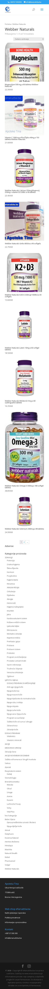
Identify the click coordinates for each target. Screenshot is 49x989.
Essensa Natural (12, 838)
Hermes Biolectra (12, 841)
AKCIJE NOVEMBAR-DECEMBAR (17, 755)
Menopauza (12, 630)
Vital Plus (10, 811)
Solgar (7, 865)
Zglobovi (10, 676)
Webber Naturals (12, 869)
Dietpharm (9, 834)
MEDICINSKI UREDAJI (13, 748)
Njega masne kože (14, 694)
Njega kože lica (13, 691)
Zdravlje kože (12, 729)
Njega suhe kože (14, 710)
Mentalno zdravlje (14, 634)
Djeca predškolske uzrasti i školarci (21, 822)
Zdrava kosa (12, 725)
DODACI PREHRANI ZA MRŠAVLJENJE (21, 683)
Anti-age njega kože (15, 687)
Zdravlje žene (10, 752)
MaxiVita (8, 849)
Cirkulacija (11, 591)
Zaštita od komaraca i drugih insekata (20, 759)
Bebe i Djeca (10, 819)
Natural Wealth (11, 853)
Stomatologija (10, 778)
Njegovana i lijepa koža (16, 714)
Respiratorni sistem (13, 771)
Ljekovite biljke (13, 626)
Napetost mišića (13, 637)
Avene (9, 796)
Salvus (7, 763)
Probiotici (11, 653)
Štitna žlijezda (12, 568)
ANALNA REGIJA (13, 587)
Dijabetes (11, 595)
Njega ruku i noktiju (15, 702)
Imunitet (10, 610)
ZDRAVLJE (9, 557)
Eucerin (10, 800)
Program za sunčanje (15, 718)
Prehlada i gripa (13, 641)
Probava (10, 645)
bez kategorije (11, 815)
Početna (8, 24)
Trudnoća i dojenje (14, 668)
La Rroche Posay (14, 804)
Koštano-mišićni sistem (16, 622)
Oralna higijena (13, 564)
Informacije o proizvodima (15, 922)
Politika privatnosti (12, 917)
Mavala (10, 784)
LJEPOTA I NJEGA (11, 680)
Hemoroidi (11, 603)
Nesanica (11, 583)
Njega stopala (12, 706)
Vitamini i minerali (14, 740)
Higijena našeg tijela (15, 607)
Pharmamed (10, 861)
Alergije (10, 599)
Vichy (9, 808)
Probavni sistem (13, 649)
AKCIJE (7, 744)
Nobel (7, 857)
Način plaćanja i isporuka (15, 913)
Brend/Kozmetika (12, 781)
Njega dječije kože (14, 826)
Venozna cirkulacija (15, 672)
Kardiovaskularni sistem (17, 618)
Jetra (9, 614)
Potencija (11, 560)
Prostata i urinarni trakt (16, 661)
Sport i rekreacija (14, 664)
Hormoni (10, 572)
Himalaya (9, 845)
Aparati (8, 767)
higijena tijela (12, 580)
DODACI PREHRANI (12, 733)
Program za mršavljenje (16, 657)
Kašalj (9, 774)
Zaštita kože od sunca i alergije (19, 721)
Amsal (7, 830)
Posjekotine (12, 576)
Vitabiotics (11, 736)
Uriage (9, 792)
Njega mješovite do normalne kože (21, 698)
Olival (9, 788)
